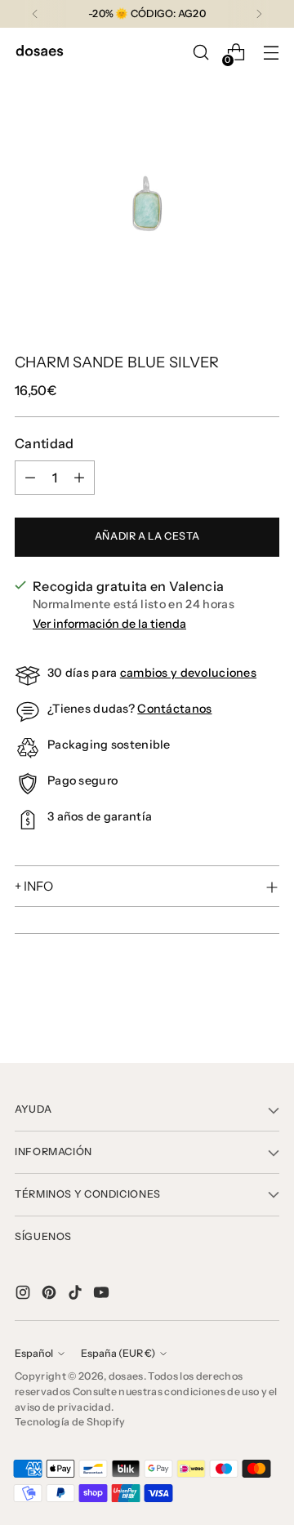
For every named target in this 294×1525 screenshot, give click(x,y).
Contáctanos (174, 708)
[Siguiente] (259, 14)
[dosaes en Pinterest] (50, 1294)
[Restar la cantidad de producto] (30, 477)
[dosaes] (39, 53)
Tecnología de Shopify (70, 1422)
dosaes (126, 1376)
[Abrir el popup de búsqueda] (200, 52)
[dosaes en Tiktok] (77, 1294)
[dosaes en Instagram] (24, 1294)
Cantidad (44, 443)
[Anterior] (35, 14)
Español (34, 1353)
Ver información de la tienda (109, 623)
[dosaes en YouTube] (103, 1294)
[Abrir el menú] (270, 52)
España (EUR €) (118, 1353)
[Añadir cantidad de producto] (79, 477)
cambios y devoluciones (188, 672)
